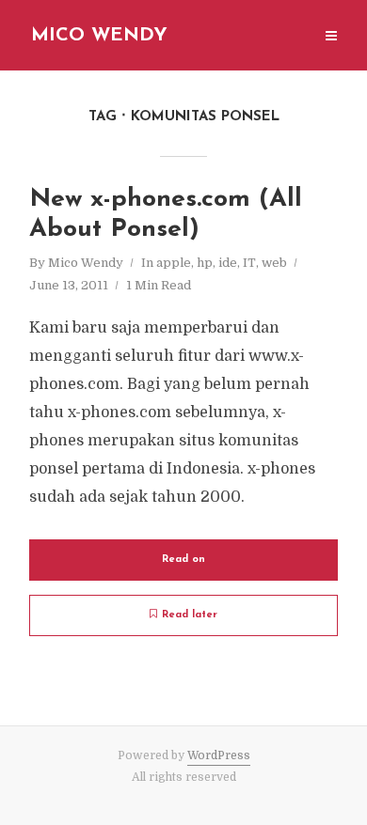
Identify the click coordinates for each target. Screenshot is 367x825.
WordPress (218, 755)
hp (205, 263)
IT (249, 263)
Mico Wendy (99, 35)
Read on (183, 559)
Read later (189, 615)
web (274, 263)
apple (173, 263)
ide (227, 263)
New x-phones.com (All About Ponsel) (165, 214)
